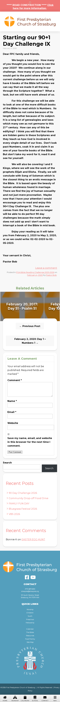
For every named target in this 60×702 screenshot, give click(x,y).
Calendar (25, 701)
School (35, 701)
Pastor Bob (51, 275)
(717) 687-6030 (30, 589)
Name (12, 401)
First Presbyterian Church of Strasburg (30, 21)
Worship (15, 701)
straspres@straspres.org (30, 591)
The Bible (30, 632)
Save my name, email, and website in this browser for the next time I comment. (29, 442)
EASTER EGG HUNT (33, 539)
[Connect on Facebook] (27, 577)
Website (12, 423)
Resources (30, 636)
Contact (45, 701)
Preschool (30, 619)
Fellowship (30, 623)
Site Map (30, 642)
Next (57, 306)
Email (11, 412)
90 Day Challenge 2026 (23, 492)
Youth (30, 616)
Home (5, 701)
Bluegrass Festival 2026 (23, 508)
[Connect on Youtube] (33, 577)
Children (30, 613)
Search (7, 462)
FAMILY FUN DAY (19, 503)
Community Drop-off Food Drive (28, 498)
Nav (55, 701)
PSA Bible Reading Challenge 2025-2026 (35, 272)
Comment (14, 380)
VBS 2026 (14, 514)
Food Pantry (30, 639)
